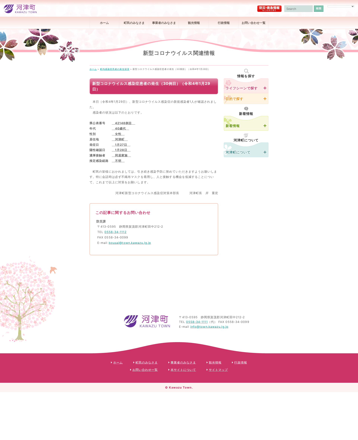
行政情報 (224, 23)
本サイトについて (183, 370)
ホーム (104, 23)
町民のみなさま (134, 23)
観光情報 (194, 23)
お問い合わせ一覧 (254, 23)
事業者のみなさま (164, 23)
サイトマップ (218, 370)
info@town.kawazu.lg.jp (209, 327)
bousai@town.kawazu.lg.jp (130, 243)
